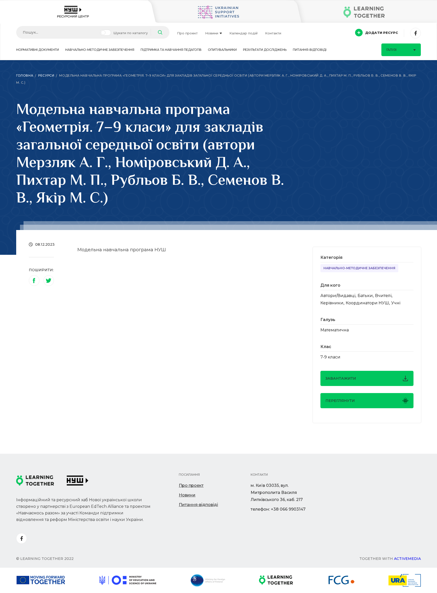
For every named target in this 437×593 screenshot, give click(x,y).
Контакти (273, 33)
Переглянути (340, 400)
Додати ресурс (381, 33)
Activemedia (407, 558)
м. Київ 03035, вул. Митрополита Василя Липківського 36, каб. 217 (277, 492)
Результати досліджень (265, 50)
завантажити (340, 378)
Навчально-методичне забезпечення (99, 50)
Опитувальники (222, 50)
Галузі (391, 50)
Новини (211, 33)
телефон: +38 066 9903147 (278, 509)
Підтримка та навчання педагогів (171, 50)
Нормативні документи (37, 50)
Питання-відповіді (309, 50)
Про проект (187, 33)
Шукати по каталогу (130, 33)
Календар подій (243, 33)
